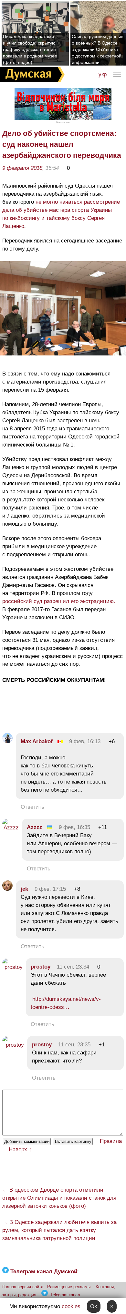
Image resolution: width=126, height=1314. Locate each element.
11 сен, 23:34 (73, 967)
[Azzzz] (10, 828)
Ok (93, 1306)
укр (103, 74)
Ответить (32, 807)
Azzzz (34, 827)
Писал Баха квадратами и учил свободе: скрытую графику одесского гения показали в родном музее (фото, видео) (30, 49)
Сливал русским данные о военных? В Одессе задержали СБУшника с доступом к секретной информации (97, 49)
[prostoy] (12, 967)
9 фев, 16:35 (74, 827)
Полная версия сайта (22, 1286)
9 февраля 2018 (22, 168)
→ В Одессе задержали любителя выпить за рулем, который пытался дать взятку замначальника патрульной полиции (59, 1230)
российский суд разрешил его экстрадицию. (58, 601)
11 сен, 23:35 (74, 1045)
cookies (71, 1306)
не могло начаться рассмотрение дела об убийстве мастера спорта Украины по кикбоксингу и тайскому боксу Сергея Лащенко (61, 214)
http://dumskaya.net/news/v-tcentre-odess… (66, 1003)
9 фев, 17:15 (50, 889)
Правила (111, 1141)
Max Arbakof (37, 741)
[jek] (7, 889)
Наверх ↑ (20, 1149)
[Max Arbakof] (7, 741)
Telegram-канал (65, 1294)
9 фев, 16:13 (84, 741)
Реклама (63, 122)
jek (24, 889)
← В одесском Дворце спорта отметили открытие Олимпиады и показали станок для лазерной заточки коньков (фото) (59, 1198)
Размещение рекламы (68, 1286)
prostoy (40, 967)
